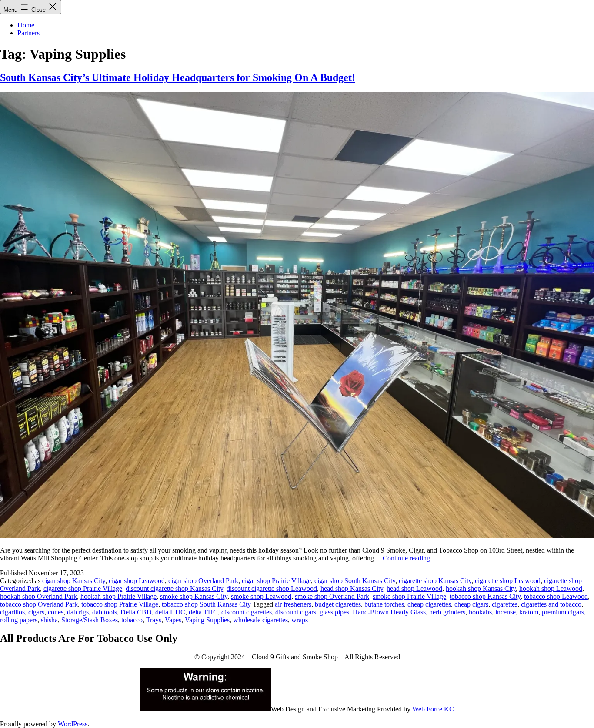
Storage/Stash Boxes (89, 620)
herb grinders (447, 612)
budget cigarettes (338, 604)
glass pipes (334, 612)
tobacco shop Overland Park (39, 604)
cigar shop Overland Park (203, 580)
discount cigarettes (246, 612)
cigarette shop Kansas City (435, 580)
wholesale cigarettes (260, 620)
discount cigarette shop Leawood (272, 588)
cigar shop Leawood (137, 580)
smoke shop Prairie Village (409, 596)
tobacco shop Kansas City (485, 596)
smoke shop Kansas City (193, 596)
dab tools (104, 612)
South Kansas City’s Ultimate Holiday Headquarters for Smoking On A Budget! (177, 77)
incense (505, 612)
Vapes (173, 620)
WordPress (72, 724)
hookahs (480, 612)
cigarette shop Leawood (508, 580)
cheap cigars (471, 604)
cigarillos (12, 612)
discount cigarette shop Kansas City (174, 588)
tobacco (132, 620)
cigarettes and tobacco (551, 604)
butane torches (384, 604)
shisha (49, 620)
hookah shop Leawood (550, 588)
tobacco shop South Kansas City (206, 604)
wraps (299, 620)
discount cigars (295, 612)
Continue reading (406, 558)
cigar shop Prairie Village (276, 580)
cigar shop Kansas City (73, 580)
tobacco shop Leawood (556, 596)
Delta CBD (136, 612)
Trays (153, 620)
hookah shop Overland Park (38, 596)
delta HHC (170, 612)
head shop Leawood (414, 588)
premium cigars (563, 612)
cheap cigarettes (429, 604)
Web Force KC (433, 709)
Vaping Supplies (207, 620)
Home (25, 25)
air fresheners (293, 604)
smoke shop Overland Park (332, 596)
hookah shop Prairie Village (118, 596)
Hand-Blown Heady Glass (389, 612)
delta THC (203, 612)
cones (55, 612)
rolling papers (18, 620)
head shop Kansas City (351, 588)
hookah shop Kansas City (481, 588)
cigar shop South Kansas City (354, 580)
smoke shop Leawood (261, 596)
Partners (28, 33)
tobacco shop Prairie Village (119, 604)
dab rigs (78, 612)
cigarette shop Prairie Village (82, 588)
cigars (36, 612)
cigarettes (504, 604)
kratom (528, 612)
